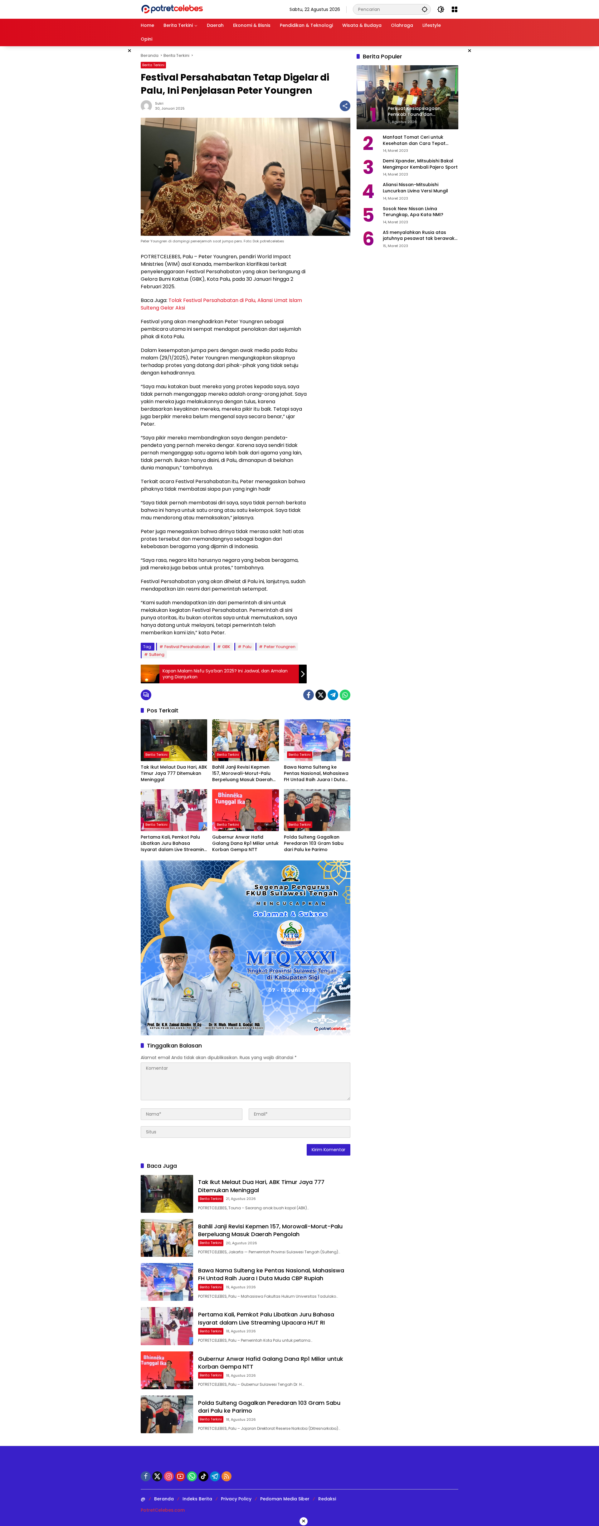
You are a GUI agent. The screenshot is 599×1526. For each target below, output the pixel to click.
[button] (424, 9)
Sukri (159, 103)
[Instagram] (169, 1476)
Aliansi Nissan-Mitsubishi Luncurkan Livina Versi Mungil (415, 188)
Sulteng (156, 654)
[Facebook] (308, 695)
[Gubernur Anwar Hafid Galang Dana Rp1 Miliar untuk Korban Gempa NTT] (245, 810)
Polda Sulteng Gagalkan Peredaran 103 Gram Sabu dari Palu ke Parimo (313, 843)
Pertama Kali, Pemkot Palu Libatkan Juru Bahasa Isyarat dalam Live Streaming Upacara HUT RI (174, 843)
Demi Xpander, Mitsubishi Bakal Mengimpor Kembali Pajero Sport (420, 164)
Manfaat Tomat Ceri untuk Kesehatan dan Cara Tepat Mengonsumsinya (414, 140)
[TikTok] (203, 1476)
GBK (226, 647)
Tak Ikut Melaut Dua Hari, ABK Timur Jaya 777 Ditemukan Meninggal (174, 773)
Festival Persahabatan (187, 647)
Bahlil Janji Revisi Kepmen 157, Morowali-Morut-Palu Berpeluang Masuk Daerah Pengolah (242, 773)
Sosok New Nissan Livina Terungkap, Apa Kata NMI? (413, 212)
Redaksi (327, 1499)
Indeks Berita (197, 1499)
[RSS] (226, 1476)
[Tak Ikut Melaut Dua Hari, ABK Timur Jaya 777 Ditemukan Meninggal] (174, 740)
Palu (247, 647)
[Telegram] (333, 695)
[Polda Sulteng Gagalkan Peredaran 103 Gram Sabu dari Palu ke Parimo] (317, 810)
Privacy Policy (236, 1499)
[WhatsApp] (345, 695)
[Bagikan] (345, 106)
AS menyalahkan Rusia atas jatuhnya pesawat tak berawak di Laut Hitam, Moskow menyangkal (419, 236)
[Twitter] (320, 695)
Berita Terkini (153, 64)
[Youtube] (180, 1476)
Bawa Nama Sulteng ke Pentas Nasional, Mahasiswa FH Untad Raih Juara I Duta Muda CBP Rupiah (316, 773)
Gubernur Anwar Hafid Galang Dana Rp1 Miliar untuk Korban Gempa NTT (245, 843)
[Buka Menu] (454, 9)
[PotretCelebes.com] (172, 9)
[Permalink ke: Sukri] (148, 105)
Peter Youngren (279, 647)
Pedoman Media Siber (284, 1499)
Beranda (164, 1499)
